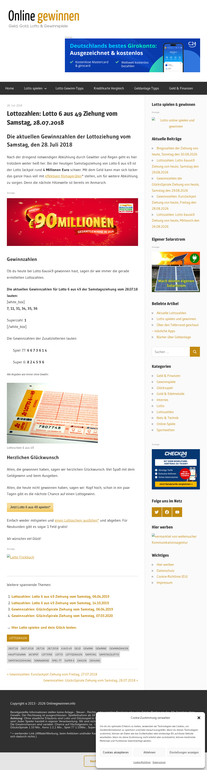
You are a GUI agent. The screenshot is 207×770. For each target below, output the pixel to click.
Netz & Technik (168, 418)
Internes (162, 400)
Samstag (90, 654)
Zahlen (82, 660)
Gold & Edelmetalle (170, 393)
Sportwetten (165, 430)
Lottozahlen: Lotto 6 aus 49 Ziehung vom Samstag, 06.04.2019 (60, 596)
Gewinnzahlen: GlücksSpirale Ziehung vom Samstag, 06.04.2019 (62, 609)
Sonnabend (41, 660)
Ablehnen (149, 752)
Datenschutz (159, 762)
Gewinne (101, 648)
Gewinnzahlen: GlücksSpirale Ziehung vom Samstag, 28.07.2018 (89, 680)
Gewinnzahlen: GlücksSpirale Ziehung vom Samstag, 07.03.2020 (62, 616)
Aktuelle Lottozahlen (171, 313)
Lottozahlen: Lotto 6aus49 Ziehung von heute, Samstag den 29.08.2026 (175, 166)
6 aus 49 (66, 648)
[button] (199, 718)
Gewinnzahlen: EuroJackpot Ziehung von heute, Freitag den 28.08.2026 (174, 202)
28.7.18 (40, 648)
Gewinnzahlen (119, 648)
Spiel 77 (56, 660)
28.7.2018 (52, 648)
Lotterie (47, 654)
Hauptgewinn (17, 654)
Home (9, 88)
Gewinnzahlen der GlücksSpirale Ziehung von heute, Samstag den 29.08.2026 (175, 184)
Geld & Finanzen (181, 88)
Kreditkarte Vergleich (109, 88)
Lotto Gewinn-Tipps (69, 88)
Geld (77, 648)
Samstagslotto (109, 654)
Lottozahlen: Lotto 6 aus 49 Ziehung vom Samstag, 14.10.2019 (60, 603)
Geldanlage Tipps (146, 88)
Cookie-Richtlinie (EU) (172, 576)
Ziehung (95, 660)
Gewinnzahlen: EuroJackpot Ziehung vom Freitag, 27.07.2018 (53, 674)
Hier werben (165, 564)
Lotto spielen (33, 88)
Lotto (59, 654)
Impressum (164, 582)
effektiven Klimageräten (63, 176)
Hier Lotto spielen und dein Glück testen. (44, 627)
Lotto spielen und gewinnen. (176, 319)
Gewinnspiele (166, 382)
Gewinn (88, 648)
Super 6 (69, 660)
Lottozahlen (18, 638)
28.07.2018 (27, 648)
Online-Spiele (166, 424)
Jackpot (34, 654)
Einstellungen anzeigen (184, 752)
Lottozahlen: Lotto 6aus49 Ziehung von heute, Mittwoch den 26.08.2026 (175, 220)
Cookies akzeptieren (116, 752)
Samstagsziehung (19, 660)
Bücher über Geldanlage (174, 337)
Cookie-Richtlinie (142, 762)
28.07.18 (13, 648)
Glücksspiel (165, 388)
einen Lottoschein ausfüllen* (77, 520)
